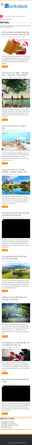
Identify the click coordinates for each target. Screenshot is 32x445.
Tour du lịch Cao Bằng (6, 427)
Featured (14, 36)
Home (2, 19)
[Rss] (16, 441)
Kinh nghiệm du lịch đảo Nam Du (9, 424)
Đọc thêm (5, 66)
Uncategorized (20, 77)
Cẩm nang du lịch (5, 421)
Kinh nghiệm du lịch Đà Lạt (7, 422)
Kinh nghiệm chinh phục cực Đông (9, 425)
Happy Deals (19, 36)
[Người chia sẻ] (16, 5)
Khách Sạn (18, 217)
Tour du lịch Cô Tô (5, 426)
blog (11, 36)
